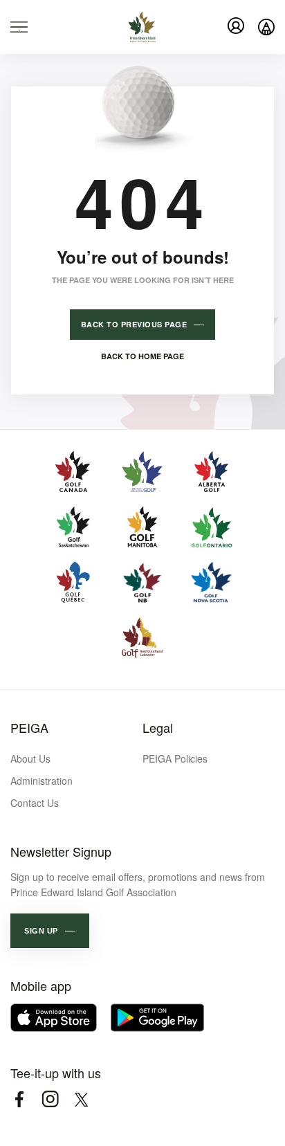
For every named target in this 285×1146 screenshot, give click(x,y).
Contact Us (34, 803)
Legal (157, 727)
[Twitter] (81, 1099)
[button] (49, 930)
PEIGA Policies (175, 758)
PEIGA (29, 727)
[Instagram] (50, 1099)
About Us (30, 758)
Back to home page (142, 356)
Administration (41, 781)
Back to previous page (134, 324)
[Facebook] (19, 1099)
